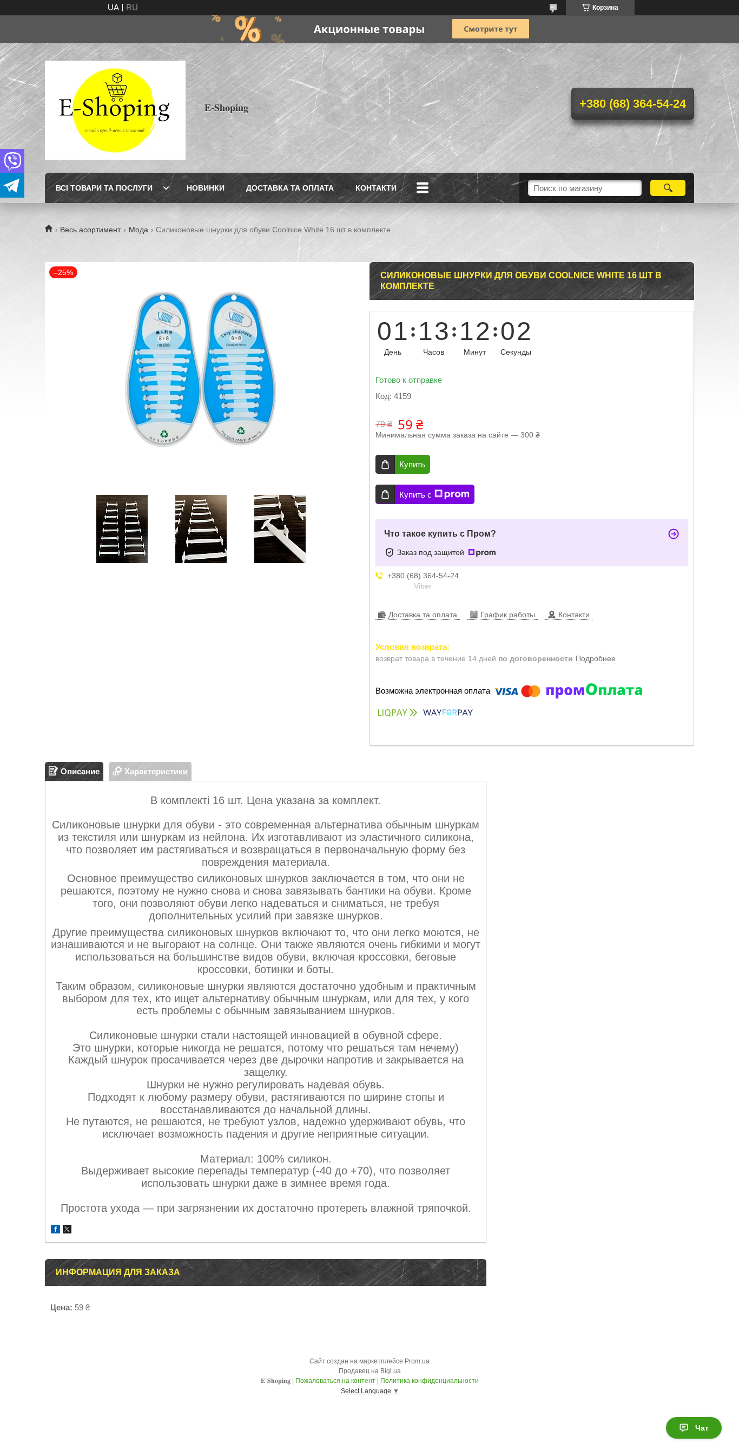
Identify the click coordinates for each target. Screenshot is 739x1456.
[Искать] (667, 188)
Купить (412, 464)
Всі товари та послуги (104, 188)
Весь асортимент (90, 229)
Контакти (376, 188)
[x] (67, 1230)
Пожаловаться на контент (335, 1381)
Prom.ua (417, 1361)
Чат (702, 1428)
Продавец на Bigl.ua (370, 1371)
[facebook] (55, 1230)
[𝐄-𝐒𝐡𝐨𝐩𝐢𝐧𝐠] (115, 108)
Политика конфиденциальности (429, 1381)
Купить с (415, 494)
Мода (138, 229)
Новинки (206, 188)
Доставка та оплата (290, 188)
